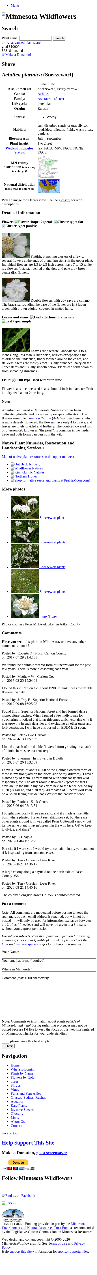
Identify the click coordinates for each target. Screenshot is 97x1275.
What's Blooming (23, 1069)
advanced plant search (26, 42)
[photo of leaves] (16, 351)
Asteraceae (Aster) (51, 99)
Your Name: (10, 952)
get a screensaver (51, 1152)
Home (15, 1065)
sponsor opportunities (73, 1251)
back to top (9, 1133)
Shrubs (16, 1085)
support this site (21, 1251)
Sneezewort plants (52, 542)
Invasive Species (22, 1109)
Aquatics (17, 1101)
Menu (15, 5)
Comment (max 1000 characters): (25, 978)
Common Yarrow (39, 418)
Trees (14, 1081)
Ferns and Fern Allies (26, 1093)
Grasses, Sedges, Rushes (28, 1097)
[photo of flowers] (16, 256)
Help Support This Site (28, 1143)
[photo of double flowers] (16, 300)
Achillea (44, 94)
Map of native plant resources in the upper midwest (38, 457)
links (5, 944)
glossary (64, 200)
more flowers (48, 617)
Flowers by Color (23, 1077)
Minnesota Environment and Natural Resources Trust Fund (44, 1226)
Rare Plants (19, 1105)
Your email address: (16, 960)
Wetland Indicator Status (19, 150)
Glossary (17, 1113)
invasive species (26, 944)
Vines (15, 1089)
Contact (16, 1126)
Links (15, 1117)
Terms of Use (57, 1243)
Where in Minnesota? (17, 969)
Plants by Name (22, 1073)
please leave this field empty (29, 1041)
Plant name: (10, 38)
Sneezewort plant (51, 518)
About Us (18, 1122)
